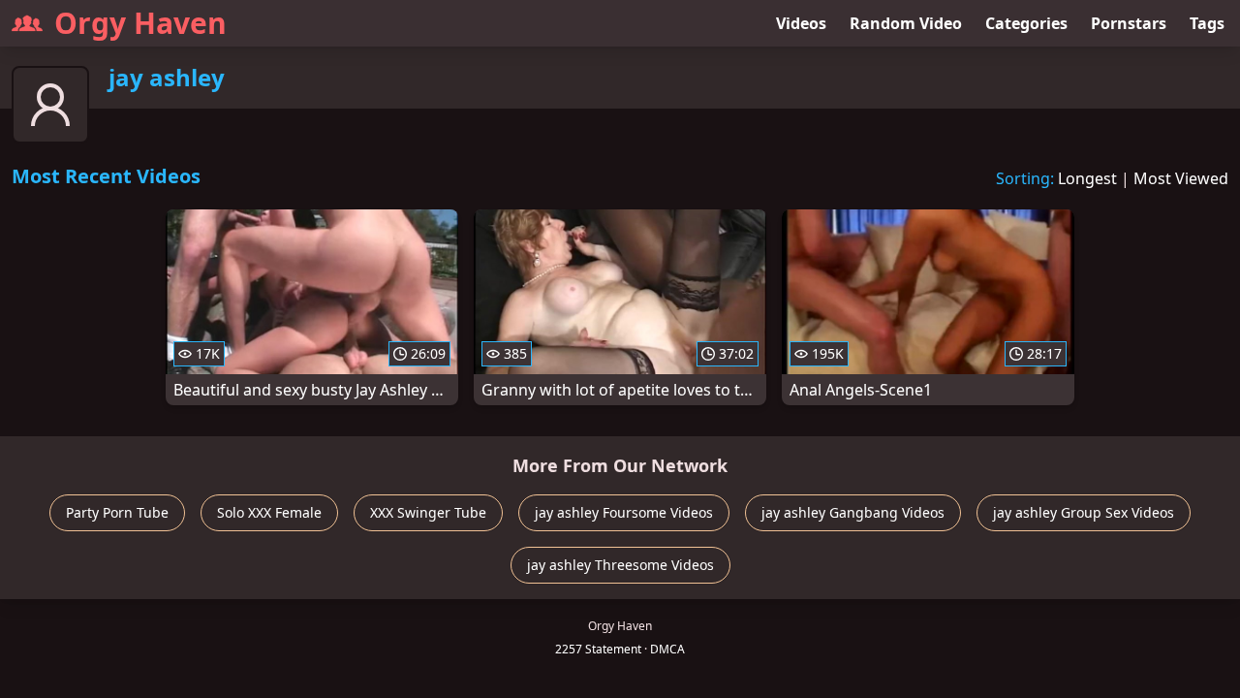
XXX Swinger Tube (428, 512)
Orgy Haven (140, 23)
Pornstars (1128, 23)
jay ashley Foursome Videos (624, 512)
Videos (801, 23)
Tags (1207, 23)
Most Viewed (1180, 178)
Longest (1087, 178)
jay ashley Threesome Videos (620, 564)
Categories (1026, 23)
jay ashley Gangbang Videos (853, 512)
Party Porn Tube (117, 512)
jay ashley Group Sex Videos (1083, 512)
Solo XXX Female (269, 512)
